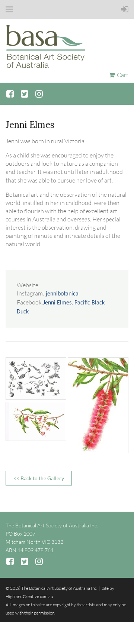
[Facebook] (10, 93)
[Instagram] (39, 93)
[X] (24, 93)
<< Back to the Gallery (38, 478)
